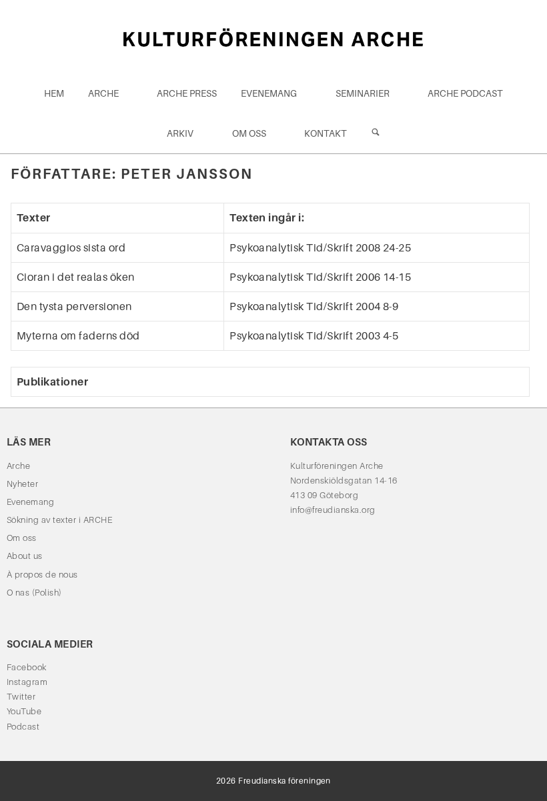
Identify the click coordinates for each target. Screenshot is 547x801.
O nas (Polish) (34, 593)
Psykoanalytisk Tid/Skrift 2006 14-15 (320, 277)
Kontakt (325, 133)
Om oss (249, 133)
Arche (103, 93)
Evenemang (269, 93)
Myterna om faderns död (78, 335)
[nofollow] (375, 133)
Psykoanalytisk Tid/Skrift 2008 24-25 (320, 247)
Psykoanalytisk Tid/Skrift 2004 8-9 (313, 306)
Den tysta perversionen (74, 306)
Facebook (27, 667)
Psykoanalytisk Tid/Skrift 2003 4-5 (313, 335)
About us (25, 556)
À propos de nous (42, 575)
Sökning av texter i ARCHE (59, 520)
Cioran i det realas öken (76, 277)
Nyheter (22, 484)
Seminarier (363, 93)
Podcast (23, 727)
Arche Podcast (465, 93)
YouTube (24, 711)
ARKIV (180, 133)
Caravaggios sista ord (71, 247)
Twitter (21, 697)
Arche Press (187, 93)
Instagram (27, 682)
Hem (54, 93)
